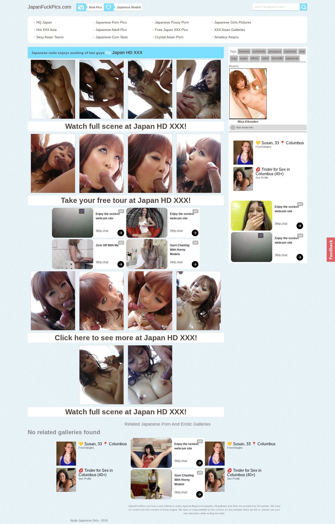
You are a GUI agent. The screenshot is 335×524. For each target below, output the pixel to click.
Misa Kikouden (248, 121)
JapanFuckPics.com (49, 7)
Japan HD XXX (127, 52)
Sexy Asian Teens (50, 37)
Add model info (244, 127)
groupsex (275, 51)
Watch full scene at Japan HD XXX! (126, 126)
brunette (277, 58)
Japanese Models (129, 7)
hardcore (290, 51)
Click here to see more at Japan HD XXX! (126, 338)
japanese (292, 58)
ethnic (255, 58)
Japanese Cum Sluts (112, 37)
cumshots (259, 51)
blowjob (244, 51)
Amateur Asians (226, 37)
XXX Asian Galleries (229, 30)
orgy (234, 58)
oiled (265, 58)
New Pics (95, 7)
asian (243, 58)
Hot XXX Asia (46, 30)
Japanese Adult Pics (111, 30)
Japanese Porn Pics (111, 22)
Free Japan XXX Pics (171, 30)
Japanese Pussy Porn (172, 22)
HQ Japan (44, 22)
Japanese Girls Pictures (232, 22)
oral (302, 51)
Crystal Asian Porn (169, 37)
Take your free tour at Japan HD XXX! (126, 200)
